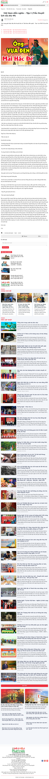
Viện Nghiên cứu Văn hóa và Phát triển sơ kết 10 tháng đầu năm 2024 (36, 718)
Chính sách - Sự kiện (20, 487)
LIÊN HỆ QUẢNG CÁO (29, 777)
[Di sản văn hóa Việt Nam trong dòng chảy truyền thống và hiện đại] (24, 297)
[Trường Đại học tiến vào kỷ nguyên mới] (36, 696)
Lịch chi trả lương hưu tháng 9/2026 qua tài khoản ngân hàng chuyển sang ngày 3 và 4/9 (32, 552)
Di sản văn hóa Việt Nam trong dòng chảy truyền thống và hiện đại (24, 306)
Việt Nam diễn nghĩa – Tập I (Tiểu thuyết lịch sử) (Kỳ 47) (14, 31)
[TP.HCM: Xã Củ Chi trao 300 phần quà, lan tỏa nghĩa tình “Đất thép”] (8, 628)
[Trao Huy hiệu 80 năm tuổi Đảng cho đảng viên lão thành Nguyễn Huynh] (8, 494)
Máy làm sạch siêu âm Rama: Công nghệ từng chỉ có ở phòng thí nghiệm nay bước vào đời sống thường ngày (7, 306)
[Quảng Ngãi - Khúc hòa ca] (8, 410)
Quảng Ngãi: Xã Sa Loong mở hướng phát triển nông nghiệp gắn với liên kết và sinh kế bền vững (32, 516)
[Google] (45, 761)
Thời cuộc (18, 403)
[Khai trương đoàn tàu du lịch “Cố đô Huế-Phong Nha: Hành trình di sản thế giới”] (8, 458)
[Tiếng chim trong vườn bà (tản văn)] (8, 326)
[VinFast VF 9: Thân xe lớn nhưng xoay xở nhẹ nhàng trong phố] (8, 337)
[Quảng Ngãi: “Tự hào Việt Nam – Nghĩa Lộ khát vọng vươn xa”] (8, 604)
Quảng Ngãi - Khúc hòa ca (25, 407)
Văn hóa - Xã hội (19, 354)
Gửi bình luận (5, 247)
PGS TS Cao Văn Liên (9, 19)
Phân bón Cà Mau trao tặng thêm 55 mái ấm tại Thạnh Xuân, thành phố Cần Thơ (31, 358)
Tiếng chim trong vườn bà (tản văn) (27, 322)
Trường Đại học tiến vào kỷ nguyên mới (36, 704)
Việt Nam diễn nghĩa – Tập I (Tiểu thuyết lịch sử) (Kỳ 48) (14, 32)
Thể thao (18, 682)
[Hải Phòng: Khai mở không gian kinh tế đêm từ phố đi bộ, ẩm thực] (8, 434)
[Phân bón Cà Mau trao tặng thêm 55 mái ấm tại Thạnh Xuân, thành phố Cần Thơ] (8, 362)
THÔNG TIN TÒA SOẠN (19, 777)
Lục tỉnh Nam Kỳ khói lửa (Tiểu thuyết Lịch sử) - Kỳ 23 (37, 728)
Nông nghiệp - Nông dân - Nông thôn (23, 391)
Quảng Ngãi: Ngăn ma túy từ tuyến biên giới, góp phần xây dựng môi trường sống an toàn (31, 346)
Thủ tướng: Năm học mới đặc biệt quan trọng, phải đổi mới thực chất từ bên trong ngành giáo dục (32, 662)
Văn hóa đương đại (20, 609)
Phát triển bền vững (20, 342)
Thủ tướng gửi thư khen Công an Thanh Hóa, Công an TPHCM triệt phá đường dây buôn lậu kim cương (32, 637)
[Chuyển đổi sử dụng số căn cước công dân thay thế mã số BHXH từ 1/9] (8, 543)
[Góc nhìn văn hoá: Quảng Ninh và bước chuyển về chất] (8, 374)
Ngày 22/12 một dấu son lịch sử (10, 724)
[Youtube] (47, 761)
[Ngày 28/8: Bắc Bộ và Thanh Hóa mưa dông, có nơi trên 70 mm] (8, 592)
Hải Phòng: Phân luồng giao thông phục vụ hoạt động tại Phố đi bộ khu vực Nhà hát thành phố (31, 649)
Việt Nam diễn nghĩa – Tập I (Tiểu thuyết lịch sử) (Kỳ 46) (14, 29)
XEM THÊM (24, 685)
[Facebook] (42, 761)
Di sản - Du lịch (19, 621)
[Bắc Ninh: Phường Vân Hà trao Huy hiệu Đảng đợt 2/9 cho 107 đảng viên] (8, 421)
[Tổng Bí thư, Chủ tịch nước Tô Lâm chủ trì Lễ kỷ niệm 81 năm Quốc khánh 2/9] (8, 398)
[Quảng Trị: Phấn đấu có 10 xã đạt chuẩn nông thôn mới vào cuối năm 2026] (8, 446)
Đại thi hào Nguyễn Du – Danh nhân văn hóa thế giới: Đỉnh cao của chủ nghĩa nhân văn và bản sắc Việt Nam (13, 719)
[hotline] (43, 2)
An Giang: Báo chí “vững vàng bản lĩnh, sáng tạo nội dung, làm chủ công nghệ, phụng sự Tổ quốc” (32, 528)
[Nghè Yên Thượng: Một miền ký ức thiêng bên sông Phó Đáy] (8, 616)
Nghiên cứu (19, 329)
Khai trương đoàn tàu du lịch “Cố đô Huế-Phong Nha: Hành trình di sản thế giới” (31, 455)
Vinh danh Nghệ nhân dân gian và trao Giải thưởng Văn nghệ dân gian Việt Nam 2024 (36, 713)
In (40, 236)
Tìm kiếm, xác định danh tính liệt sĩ (22, 475)
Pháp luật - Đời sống (20, 548)
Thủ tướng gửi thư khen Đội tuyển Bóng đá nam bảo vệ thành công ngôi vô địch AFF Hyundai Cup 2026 (32, 674)
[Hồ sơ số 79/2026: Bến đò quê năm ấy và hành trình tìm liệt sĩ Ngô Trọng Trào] (8, 507)
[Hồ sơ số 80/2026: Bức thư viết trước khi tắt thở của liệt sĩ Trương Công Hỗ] (8, 470)
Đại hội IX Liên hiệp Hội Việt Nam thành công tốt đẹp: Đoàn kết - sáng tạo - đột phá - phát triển (31, 479)
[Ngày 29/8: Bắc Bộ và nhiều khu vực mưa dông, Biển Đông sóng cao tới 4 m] (8, 386)
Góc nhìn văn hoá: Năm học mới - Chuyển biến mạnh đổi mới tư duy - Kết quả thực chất (32, 576)
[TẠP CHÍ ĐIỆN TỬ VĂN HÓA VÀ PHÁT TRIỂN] (5, 2)
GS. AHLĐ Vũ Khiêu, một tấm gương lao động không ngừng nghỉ (25, 5)
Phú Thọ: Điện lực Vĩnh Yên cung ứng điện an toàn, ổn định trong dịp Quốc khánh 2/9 (32, 564)
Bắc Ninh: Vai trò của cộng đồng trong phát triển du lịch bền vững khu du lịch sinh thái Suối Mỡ (12, 728)
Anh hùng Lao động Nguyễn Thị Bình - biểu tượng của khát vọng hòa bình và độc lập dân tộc (40, 306)
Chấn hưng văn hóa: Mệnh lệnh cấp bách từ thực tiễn (36, 723)
